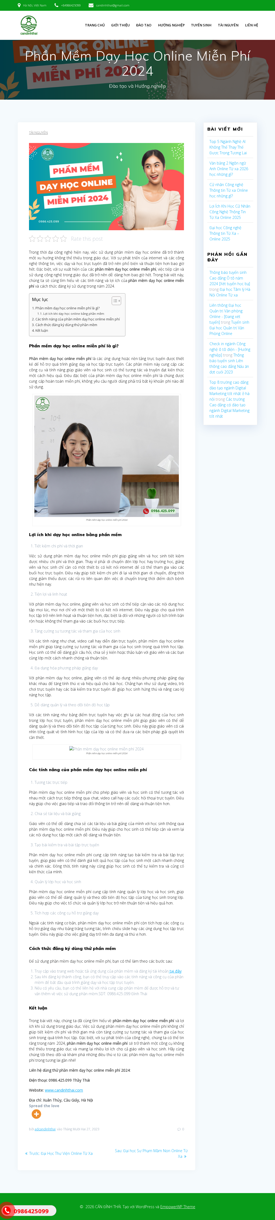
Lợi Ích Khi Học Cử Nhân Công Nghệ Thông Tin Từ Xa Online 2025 (229, 212)
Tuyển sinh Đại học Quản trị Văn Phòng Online (229, 328)
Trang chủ (95, 25)
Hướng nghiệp (171, 25)
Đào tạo (143, 25)
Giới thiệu (120, 25)
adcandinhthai (45, 1129)
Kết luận (41, 330)
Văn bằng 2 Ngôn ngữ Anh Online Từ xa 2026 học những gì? (228, 168)
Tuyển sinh (201, 25)
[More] (36, 1114)
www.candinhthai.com (64, 1090)
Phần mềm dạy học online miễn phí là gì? (67, 308)
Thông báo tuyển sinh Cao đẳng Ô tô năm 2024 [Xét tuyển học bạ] (229, 278)
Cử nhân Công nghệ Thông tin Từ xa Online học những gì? (228, 190)
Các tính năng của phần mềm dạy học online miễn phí (77, 319)
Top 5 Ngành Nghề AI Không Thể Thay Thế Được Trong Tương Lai (228, 147)
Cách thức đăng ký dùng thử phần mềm (66, 325)
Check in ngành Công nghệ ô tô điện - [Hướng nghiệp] (229, 349)
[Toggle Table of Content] (114, 300)
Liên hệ (251, 25)
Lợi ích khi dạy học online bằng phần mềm (73, 314)
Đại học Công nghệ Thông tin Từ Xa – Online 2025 (225, 233)
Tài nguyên (228, 25)
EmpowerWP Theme (177, 1206)
